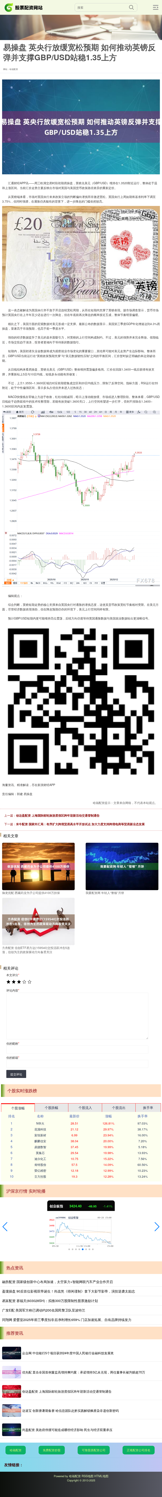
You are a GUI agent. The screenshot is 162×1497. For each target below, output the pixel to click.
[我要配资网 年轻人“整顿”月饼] (122, 866)
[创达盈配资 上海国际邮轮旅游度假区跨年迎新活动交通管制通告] (11, 1391)
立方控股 (40, 1176)
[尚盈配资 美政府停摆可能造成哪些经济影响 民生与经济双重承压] (11, 1429)
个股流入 (85, 1107)
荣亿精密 (40, 1170)
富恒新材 (40, 1135)
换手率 (148, 1107)
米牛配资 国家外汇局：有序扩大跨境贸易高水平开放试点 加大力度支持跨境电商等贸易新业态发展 (80, 824)
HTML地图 (101, 1476)
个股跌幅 (51, 1107)
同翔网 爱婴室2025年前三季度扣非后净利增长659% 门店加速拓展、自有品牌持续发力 (66, 1319)
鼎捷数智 (40, 1147)
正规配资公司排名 (138, 1450)
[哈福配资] (24, 7)
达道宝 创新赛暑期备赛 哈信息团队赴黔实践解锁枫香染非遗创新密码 (70, 1410)
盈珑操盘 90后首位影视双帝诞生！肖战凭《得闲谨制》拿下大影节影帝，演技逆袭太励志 (68, 1291)
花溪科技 (40, 1129)
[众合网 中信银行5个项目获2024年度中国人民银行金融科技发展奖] (11, 1353)
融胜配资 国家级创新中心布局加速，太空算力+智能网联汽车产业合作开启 (57, 1281)
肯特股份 (40, 1164)
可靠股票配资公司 (93, 1450)
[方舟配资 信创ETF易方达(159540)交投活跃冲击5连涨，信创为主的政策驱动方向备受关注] (38, 921)
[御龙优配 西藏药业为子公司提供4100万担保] (38, 866)
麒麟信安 (40, 1141)
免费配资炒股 (52, 1450)
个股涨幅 (18, 1108)
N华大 (40, 1123)
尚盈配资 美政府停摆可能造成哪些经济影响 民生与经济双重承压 (67, 1429)
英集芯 (40, 1153)
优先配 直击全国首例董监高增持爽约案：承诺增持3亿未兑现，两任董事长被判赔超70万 (83, 1372)
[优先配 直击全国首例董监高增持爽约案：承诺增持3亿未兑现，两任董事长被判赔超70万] (11, 1372)
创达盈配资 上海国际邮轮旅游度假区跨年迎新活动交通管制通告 (58, 815)
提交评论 (16, 1074)
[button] (5, 1226)
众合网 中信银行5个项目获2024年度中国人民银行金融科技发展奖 (68, 1353)
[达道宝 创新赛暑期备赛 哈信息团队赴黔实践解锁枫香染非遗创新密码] (11, 1410)
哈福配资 (16, 1450)
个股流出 (119, 1107)
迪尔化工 (40, 1159)
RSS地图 (87, 1476)
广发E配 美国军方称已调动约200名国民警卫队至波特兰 (43, 1310)
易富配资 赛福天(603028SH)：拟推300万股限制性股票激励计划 (50, 1300)
